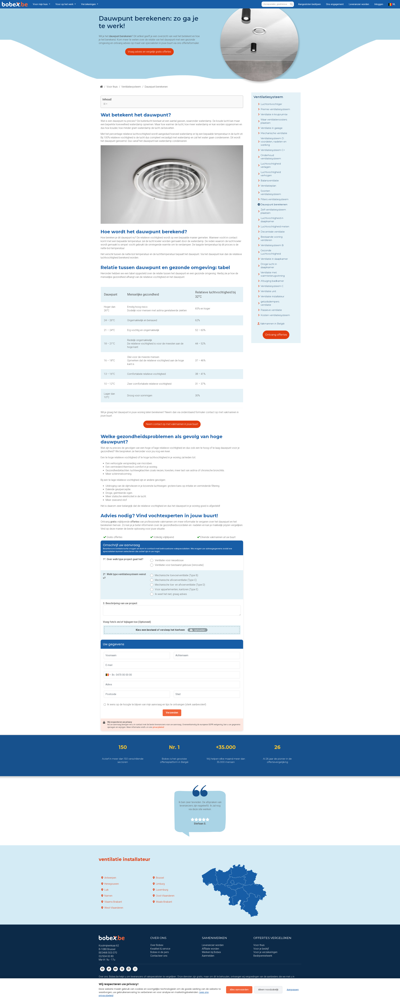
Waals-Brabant (164, 901)
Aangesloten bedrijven (309, 4)
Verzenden (172, 712)
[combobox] (108, 674)
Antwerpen (110, 877)
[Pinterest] (122, 968)
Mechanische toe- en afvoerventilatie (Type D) (180, 584)
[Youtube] (115, 968)
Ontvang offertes (276, 334)
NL (393, 4)
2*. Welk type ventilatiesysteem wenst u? (124, 576)
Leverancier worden (359, 4)
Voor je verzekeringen (265, 952)
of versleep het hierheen (160, 629)
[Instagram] (135, 968)
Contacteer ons (158, 955)
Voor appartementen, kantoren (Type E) (176, 589)
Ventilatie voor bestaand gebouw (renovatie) (179, 565)
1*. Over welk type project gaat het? (123, 559)
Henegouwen (111, 883)
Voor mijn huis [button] (40, 4)
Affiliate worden (210, 948)
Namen (108, 895)
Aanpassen (293, 989)
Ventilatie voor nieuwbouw (169, 560)
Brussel (160, 877)
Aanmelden (208, 955)
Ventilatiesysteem (131, 86)
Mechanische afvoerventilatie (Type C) (176, 580)
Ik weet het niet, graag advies (171, 594)
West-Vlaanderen (113, 907)
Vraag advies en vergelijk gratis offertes (149, 51)
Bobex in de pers (159, 952)
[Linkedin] (128, 968)
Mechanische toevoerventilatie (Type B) (176, 575)
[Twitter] (109, 968)
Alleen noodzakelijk (268, 989)
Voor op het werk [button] (64, 4)
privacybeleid (158, 727)
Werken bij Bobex (211, 952)
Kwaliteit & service (160, 948)
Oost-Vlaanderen (165, 895)
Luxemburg (162, 889)
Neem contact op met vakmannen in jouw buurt (172, 424)
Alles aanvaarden (239, 989)
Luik (106, 889)
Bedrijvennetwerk (262, 955)
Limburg (160, 883)
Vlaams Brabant (113, 901)
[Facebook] (102, 968)
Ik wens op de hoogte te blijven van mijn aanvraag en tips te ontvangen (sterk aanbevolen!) (156, 704)
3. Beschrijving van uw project (120, 603)
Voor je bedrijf (261, 948)
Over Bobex (156, 945)
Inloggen (378, 4)
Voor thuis (112, 86)
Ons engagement (335, 4)
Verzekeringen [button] (88, 4)
